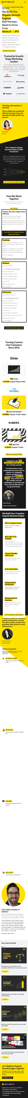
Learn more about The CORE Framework (14, 182)
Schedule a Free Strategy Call (14, 328)
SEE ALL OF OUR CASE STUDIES (14, 454)
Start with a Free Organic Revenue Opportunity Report (14, 233)
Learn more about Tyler (7, 933)
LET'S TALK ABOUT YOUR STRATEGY (14, 614)
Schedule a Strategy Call (9, 50)
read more (5, 971)
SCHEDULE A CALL (7, 1077)
